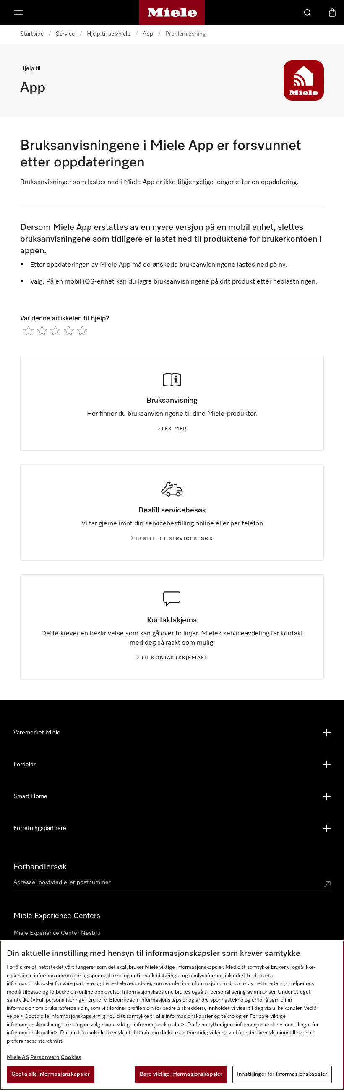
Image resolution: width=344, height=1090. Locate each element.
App (148, 34)
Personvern (45, 1057)
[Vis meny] (18, 13)
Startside (32, 34)
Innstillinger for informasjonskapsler (282, 1074)
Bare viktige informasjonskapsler (181, 1074)
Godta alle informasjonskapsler (50, 1074)
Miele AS (18, 1057)
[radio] (28, 330)
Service (65, 34)
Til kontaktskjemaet (174, 658)
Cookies (71, 1057)
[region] (172, 1015)
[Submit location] (327, 884)
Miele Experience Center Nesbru (57, 933)
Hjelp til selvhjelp (108, 34)
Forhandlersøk (40, 867)
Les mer (174, 429)
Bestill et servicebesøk (175, 538)
